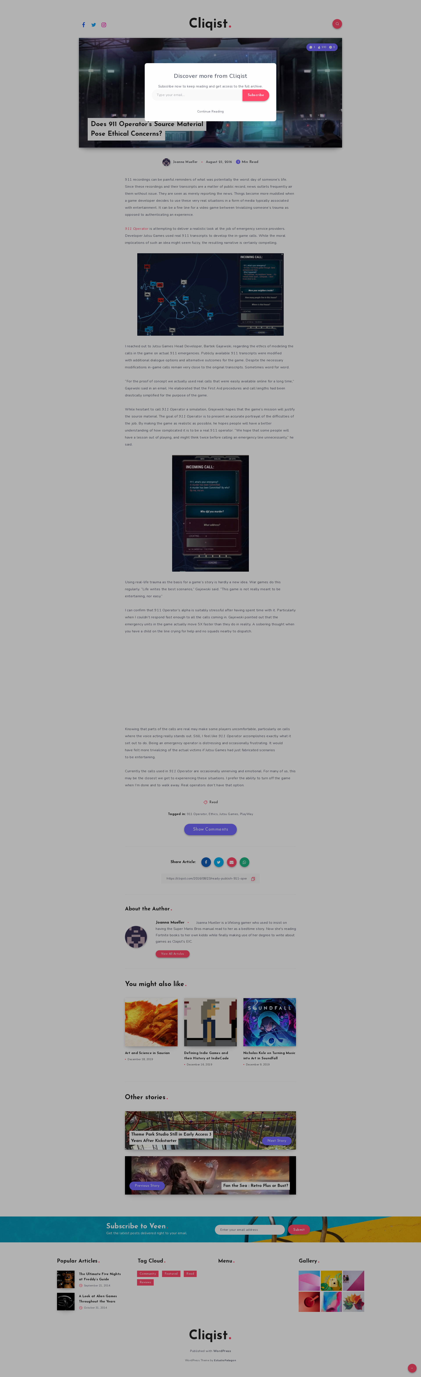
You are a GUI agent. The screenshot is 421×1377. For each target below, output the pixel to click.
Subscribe (256, 95)
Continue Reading (210, 111)
